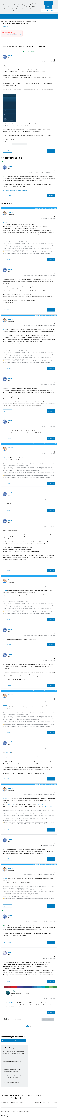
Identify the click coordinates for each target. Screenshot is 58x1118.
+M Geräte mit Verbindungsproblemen (11, 1069)
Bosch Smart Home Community (8, 21)
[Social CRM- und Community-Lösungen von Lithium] (4, 1115)
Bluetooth (40, 804)
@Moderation (6, 458)
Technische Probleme (31, 21)
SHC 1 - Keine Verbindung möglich (10, 1082)
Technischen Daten (10, 804)
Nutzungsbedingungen (12, 1109)
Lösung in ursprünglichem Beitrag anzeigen (15, 190)
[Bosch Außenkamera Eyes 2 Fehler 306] (55, 204)
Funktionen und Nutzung (9, 1056)
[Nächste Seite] (33, 1026)
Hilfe (48, 1102)
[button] (48, 3)
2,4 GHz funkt (48, 806)
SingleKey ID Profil (40, 1102)
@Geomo (8, 752)
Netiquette (34, 1109)
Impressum (3, 1109)
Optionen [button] (4, 26)
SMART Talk (21, 21)
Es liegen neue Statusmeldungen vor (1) (11, 34)
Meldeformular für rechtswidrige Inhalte (13, 1040)
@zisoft (5, 222)
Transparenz (40, 1109)
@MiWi (11, 1003)
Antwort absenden (48, 1019)
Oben (54, 1109)
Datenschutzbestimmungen (24, 1109)
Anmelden (54, 1102)
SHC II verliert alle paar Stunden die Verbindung (14, 1075)
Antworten (51, 151)
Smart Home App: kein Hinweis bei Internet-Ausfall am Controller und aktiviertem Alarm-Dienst (13, 1053)
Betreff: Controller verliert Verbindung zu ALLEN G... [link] (15, 23)
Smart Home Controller (19, 144)
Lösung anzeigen (30, 51)
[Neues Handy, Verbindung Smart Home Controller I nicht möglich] (53, 204)
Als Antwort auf (16, 995)
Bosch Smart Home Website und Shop (13, 1102)
